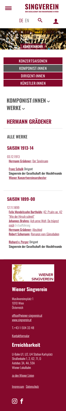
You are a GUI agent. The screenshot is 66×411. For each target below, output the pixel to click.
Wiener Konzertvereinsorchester (27, 177)
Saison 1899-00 (21, 199)
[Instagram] (14, 401)
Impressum (18, 386)
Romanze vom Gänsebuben (45, 234)
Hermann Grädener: (20, 161)
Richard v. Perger (19, 242)
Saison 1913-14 (20, 148)
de (21, 20)
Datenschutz (32, 386)
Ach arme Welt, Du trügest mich (34, 222)
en (27, 20)
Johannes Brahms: (19, 220)
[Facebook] (21, 401)
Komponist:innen (33, 68)
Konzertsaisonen (33, 61)
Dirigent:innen (33, 75)
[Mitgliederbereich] (56, 21)
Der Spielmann (40, 161)
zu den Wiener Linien (23, 375)
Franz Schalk (16, 169)
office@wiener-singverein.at (27, 315)
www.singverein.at (22, 319)
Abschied (37, 229)
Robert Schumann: (19, 234)
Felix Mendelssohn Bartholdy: (26, 212)
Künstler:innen (33, 83)
